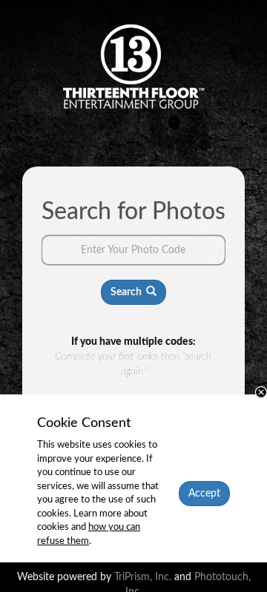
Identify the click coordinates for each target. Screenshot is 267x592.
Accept (204, 493)
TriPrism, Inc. (144, 577)
